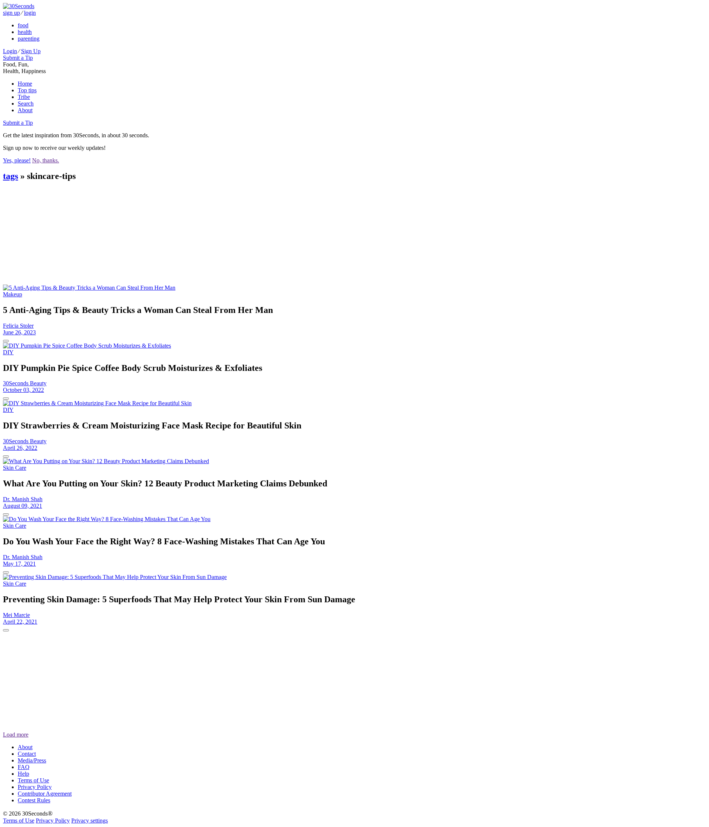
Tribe (24, 97)
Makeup (12, 294)
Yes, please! (17, 160)
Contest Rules (34, 800)
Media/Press (32, 760)
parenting (29, 38)
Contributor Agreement (45, 793)
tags (10, 176)
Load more (15, 734)
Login (10, 51)
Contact (27, 754)
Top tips (27, 90)
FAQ (24, 767)
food (23, 25)
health (25, 32)
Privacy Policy (35, 787)
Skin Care (14, 468)
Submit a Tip (18, 58)
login (30, 13)
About (25, 110)
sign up (11, 13)
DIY (8, 352)
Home (25, 83)
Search (26, 103)
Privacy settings (89, 820)
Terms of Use (33, 780)
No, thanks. (45, 160)
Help (23, 774)
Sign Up (31, 51)
